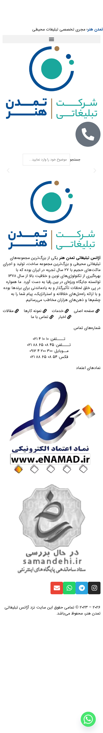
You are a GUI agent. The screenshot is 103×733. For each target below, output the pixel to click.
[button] (51, 39)
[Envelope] (56, 588)
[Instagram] (94, 588)
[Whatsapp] (69, 588)
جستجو (75, 159)
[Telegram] (82, 588)
